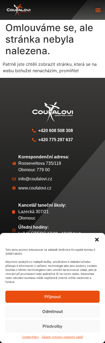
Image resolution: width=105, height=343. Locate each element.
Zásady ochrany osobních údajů (62, 336)
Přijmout (52, 296)
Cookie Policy (30, 336)
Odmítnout (52, 311)
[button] (97, 239)
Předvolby (52, 326)
